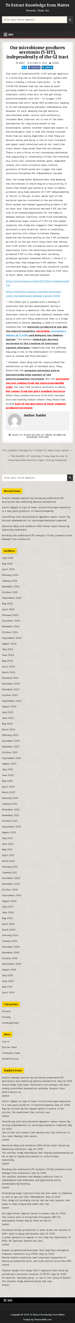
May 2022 (7, 781)
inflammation (59, 434)
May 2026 (7, 564)
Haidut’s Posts (13, 1070)
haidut (21, 63)
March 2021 (8, 861)
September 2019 (11, 964)
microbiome (32, 437)
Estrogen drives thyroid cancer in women (25, 1213)
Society (6, 1017)
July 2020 (7, 907)
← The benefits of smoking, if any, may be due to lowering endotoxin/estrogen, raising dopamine (37, 458)
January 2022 (9, 804)
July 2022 (7, 769)
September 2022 (11, 758)
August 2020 (9, 901)
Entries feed (9, 1047)
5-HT (21, 434)
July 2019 (7, 975)
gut (42, 434)
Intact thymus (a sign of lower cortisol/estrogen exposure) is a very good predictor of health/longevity (36, 509)
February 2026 (10, 575)
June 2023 (8, 718)
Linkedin (48, 67)
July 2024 (7, 649)
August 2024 (9, 644)
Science (55, 62)
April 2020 (8, 924)
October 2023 (10, 695)
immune (49, 434)
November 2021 (10, 815)
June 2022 (8, 775)
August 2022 (9, 764)
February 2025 (10, 615)
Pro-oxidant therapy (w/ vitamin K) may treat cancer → (37, 450)
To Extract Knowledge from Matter (38, 5)
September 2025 (11, 598)
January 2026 (9, 581)
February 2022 (10, 798)
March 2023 (8, 729)
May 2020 (7, 918)
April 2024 (8, 666)
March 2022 (8, 792)
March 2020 (8, 930)
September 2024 (11, 638)
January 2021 (9, 872)
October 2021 (9, 821)
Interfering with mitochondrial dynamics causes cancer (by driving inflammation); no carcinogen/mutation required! (36, 518)
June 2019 (7, 981)
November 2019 (10, 952)
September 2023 (11, 701)
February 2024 (10, 678)
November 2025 (11, 586)
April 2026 (8, 569)
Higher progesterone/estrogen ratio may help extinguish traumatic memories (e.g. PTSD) (35, 1252)
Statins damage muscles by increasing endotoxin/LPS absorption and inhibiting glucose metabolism (32, 500)
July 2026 (7, 558)
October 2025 (10, 592)
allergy (27, 434)
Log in (5, 1041)
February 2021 (10, 867)
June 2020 (8, 912)
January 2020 (9, 941)
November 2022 (11, 746)
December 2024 (11, 621)
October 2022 (10, 752)
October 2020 (10, 889)
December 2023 (11, 683)
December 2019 (11, 947)
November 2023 (11, 689)
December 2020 (11, 878)
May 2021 (7, 849)
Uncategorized (10, 1023)
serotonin (43, 437)
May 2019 (7, 987)
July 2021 (7, 838)
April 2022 (8, 787)
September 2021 (11, 826)
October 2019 (9, 958)
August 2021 (9, 832)
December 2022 (11, 741)
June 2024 (8, 655)
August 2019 (9, 969)
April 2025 (8, 609)
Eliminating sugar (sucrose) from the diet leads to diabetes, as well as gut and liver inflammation (37, 1195)
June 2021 (7, 844)
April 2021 (8, 855)
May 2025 (7, 603)
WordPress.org (10, 1059)
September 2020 (11, 895)
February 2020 (10, 935)
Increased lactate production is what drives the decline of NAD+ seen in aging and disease (36, 1231)
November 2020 (11, 884)
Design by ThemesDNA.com (37, 1319)
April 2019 (8, 992)
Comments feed (11, 1053)
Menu (10, 34)
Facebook (35, 67)
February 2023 (10, 735)
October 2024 (10, 632)
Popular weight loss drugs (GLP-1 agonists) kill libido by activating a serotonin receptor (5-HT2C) (35, 1272)
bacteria (36, 434)
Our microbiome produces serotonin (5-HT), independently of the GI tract (37, 52)
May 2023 (7, 724)
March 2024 (8, 672)
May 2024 (7, 661)
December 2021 (11, 809)
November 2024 (11, 626)
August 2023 (9, 706)
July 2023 (7, 712)
